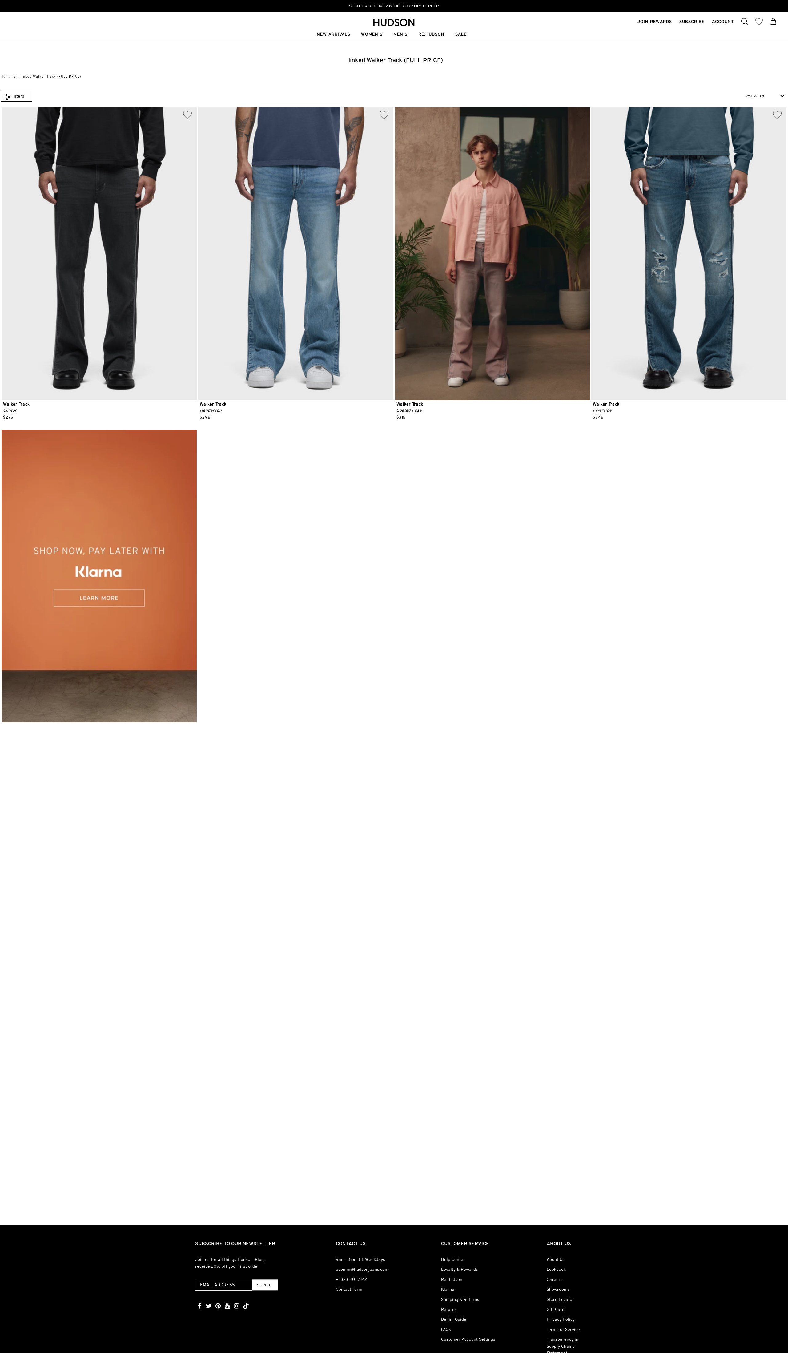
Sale (461, 35)
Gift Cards (557, 1309)
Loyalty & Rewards (459, 1269)
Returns (449, 1309)
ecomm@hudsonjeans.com (362, 1269)
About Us (556, 1259)
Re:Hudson (431, 35)
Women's (372, 35)
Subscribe (692, 21)
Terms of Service (563, 1329)
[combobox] (764, 96)
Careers (555, 1279)
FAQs (446, 1329)
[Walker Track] (99, 253)
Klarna (447, 1289)
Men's (400, 35)
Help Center (453, 1259)
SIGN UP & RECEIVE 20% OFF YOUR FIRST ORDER (394, 6)
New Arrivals (333, 35)
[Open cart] (773, 22)
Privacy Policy (561, 1319)
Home (6, 76)
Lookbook (556, 1269)
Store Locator (560, 1299)
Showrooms (558, 1289)
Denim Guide (453, 1319)
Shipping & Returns (460, 1299)
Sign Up (265, 1285)
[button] (16, 96)
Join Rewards (654, 21)
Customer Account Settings (468, 1339)
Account (723, 21)
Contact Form (349, 1289)
